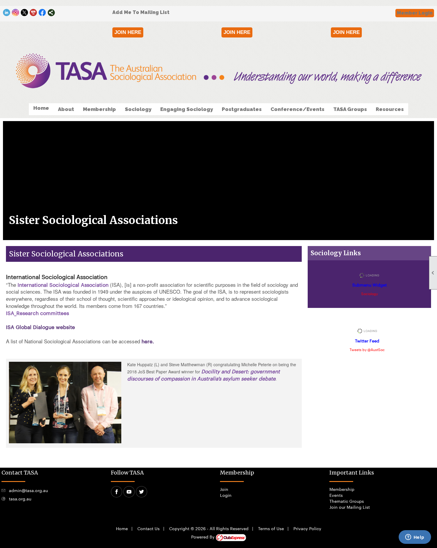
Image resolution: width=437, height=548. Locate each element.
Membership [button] (99, 109)
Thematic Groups (346, 501)
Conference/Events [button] (297, 109)
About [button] (66, 109)
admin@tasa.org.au (28, 490)
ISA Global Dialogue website (40, 326)
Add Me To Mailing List (140, 12)
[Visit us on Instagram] (15, 12)
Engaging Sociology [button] (186, 109)
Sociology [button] (138, 109)
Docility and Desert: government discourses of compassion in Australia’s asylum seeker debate (203, 374)
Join (224, 489)
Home (41, 108)
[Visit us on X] (24, 12)
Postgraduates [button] (242, 109)
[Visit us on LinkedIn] (6, 12)
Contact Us (148, 528)
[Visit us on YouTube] (33, 12)
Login (226, 495)
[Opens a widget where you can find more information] (414, 537)
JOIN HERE (127, 32)
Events (336, 495)
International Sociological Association (63, 284)
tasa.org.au (20, 499)
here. (148, 341)
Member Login (415, 13)
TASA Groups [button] (350, 109)
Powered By (203, 537)
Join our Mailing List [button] (349, 507)
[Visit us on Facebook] (42, 12)
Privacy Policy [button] (307, 528)
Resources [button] (390, 109)
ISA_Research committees (37, 312)
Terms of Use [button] (271, 528)
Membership (341, 489)
